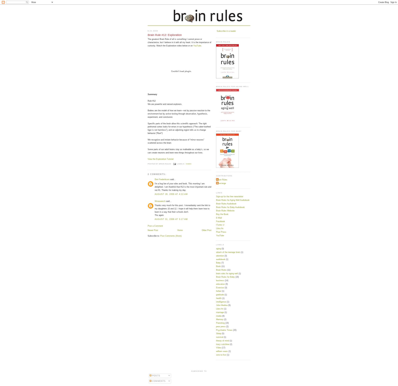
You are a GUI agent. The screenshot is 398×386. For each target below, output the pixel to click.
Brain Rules (222, 180)
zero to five (221, 355)
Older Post (206, 230)
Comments (158, 381)
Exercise (220, 287)
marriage (220, 312)
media (219, 316)
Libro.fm (219, 228)
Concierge (221, 183)
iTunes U (220, 225)
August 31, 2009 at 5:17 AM (171, 219)
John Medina (222, 305)
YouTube (197, 45)
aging (218, 248)
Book (218, 266)
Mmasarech (160, 201)
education (220, 284)
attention (220, 256)
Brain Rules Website (225, 210)
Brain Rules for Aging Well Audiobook (233, 200)
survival (219, 337)
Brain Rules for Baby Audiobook (230, 207)
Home (180, 230)
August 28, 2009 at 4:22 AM (171, 194)
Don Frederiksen (162, 179)
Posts (155, 375)
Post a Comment (155, 226)
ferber (218, 291)
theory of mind (222, 340)
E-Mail (219, 218)
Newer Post (153, 230)
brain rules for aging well (227, 273)
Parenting (220, 323)
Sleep (218, 333)
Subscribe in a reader (226, 31)
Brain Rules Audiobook (226, 203)
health (219, 298)
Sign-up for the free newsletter (229, 196)
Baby (218, 263)
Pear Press (221, 232)
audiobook (220, 259)
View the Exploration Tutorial (161, 159)
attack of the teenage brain (228, 252)
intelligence (221, 302)
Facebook (220, 221)
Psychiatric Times (224, 330)
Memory (219, 319)
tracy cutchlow (222, 344)
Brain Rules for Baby (225, 277)
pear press (221, 326)
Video (189, 164)
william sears (222, 351)
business (220, 280)
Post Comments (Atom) (171, 236)
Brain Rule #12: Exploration (165, 35)
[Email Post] (174, 164)
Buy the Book (222, 214)
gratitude (220, 294)
